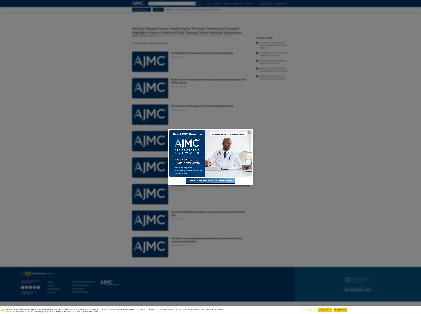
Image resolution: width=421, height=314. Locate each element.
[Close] (417, 309)
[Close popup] (249, 132)
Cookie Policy (93, 312)
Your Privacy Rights (308, 310)
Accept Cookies (340, 310)
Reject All (324, 310)
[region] (210, 310)
